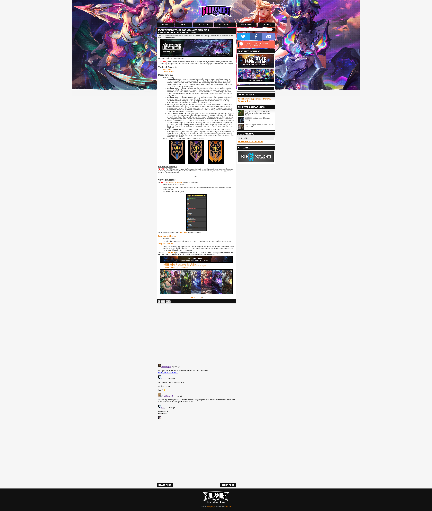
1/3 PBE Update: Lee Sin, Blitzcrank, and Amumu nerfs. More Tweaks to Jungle (258, 113)
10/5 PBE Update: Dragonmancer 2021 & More (179, 264)
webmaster (228, 507)
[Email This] (159, 301)
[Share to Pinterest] (169, 301)
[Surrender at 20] (216, 11)
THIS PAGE (170, 252)
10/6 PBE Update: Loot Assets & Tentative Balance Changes (184, 266)
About (215, 502)
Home (209, 502)
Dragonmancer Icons (165, 244)
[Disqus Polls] (196, 333)
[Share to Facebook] (167, 301)
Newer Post (164, 485)
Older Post (228, 485)
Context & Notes (168, 71)
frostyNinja (211, 507)
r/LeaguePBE (183, 232)
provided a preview (175, 182)
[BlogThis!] (162, 301)
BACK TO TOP (196, 297)
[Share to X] (164, 301)
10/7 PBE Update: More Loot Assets (175, 268)
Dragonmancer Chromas (167, 236)
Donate (222, 502)
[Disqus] (196, 391)
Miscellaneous (168, 69)
